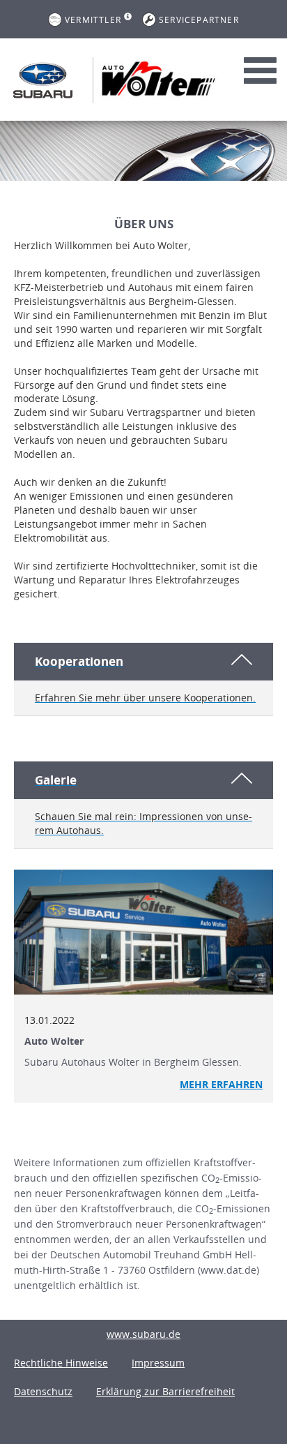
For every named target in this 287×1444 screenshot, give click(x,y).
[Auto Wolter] (143, 932)
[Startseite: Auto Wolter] (43, 80)
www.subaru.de (143, 1334)
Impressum (158, 1362)
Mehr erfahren (221, 1084)
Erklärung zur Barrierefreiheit (165, 1391)
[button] (143, 679)
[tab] (143, 679)
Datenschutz (43, 1391)
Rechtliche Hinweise (61, 1362)
